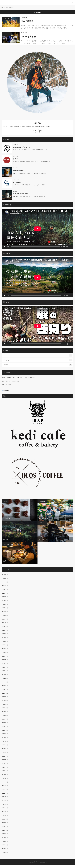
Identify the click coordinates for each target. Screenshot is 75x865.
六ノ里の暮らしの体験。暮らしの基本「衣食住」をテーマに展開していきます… (32, 184)
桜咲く (3, 381)
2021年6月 (5, 800)
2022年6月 (5, 756)
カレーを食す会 (28, 36)
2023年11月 (5, 693)
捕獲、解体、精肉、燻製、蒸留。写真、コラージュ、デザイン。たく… (30, 196)
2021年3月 (5, 811)
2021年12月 (5, 778)
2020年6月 (5, 845)
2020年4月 (5, 852)
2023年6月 (5, 711)
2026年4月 (5, 589)
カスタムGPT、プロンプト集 (21, 147)
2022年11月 (5, 737)
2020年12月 (5, 822)
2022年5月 (5, 760)
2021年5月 (5, 804)
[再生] (4, 247)
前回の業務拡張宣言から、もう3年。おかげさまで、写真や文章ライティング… (32, 161)
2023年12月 (5, 689)
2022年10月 (5, 741)
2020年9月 (5, 834)
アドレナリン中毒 (6, 377)
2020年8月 (5, 837)
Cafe (37, 355)
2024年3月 (5, 678)
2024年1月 (5, 685)
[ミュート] (67, 247)
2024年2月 (5, 682)
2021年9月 (5, 789)
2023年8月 (5, 704)
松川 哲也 (37, 123)
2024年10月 (5, 652)
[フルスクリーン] (70, 247)
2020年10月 (5, 830)
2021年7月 (5, 797)
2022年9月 (5, 745)
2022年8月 (5, 748)
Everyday (6, 18)
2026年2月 (5, 597)
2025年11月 (5, 604)
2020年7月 (5, 841)
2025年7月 (5, 619)
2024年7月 (5, 663)
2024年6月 (5, 667)
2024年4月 (5, 674)
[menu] (72, 2)
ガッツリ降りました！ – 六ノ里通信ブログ (24, 377)
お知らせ (15, 159)
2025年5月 (5, 626)
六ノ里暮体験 (17, 182)
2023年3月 (5, 722)
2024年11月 (5, 648)
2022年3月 (5, 767)
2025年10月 (5, 608)
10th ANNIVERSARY (19, 170)
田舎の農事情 (28, 21)
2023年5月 (5, 715)
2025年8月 (5, 615)
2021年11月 (5, 782)
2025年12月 (5, 600)
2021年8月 (5, 793)
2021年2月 (5, 815)
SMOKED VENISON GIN (20, 194)
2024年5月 (5, 671)
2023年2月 (5, 726)
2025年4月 (5, 630)
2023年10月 (5, 697)
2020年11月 (5, 826)
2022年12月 (5, 734)
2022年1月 (5, 774)
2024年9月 (5, 656)
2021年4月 (5, 808)
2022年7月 (5, 752)
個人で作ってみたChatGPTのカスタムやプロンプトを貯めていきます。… (31, 149)
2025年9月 (5, 611)
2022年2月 (5, 771)
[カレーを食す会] (11, 37)
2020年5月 (5, 848)
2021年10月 (5, 785)
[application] (37, 229)
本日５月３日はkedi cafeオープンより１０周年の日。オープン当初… (29, 173)
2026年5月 (5, 585)
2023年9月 (5, 700)
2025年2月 (5, 637)
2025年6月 (5, 622)
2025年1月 (5, 641)
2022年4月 (5, 763)
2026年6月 (5, 582)
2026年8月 (5, 574)
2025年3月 (5, 634)
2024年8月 (5, 660)
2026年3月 (5, 593)
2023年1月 (5, 730)
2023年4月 (5, 719)
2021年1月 (5, 819)
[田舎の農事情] (11, 22)
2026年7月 (5, 578)
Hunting (37, 364)
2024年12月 (5, 645)
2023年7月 (5, 708)
